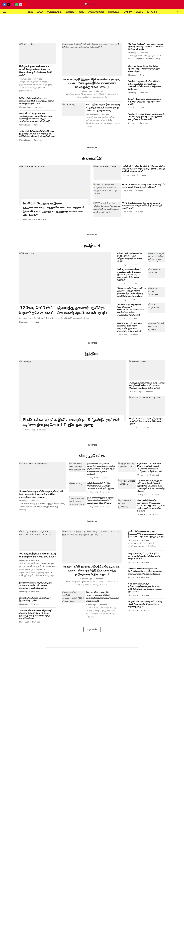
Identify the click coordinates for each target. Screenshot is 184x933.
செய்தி (40, 11)
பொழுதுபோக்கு (54, 11)
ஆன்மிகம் (70, 11)
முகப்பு (30, 11)
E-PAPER (152, 11)
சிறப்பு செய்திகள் (96, 11)
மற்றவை (139, 11)
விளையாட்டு (114, 11)
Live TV (128, 11)
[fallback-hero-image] (37, 53)
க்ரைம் (81, 11)
